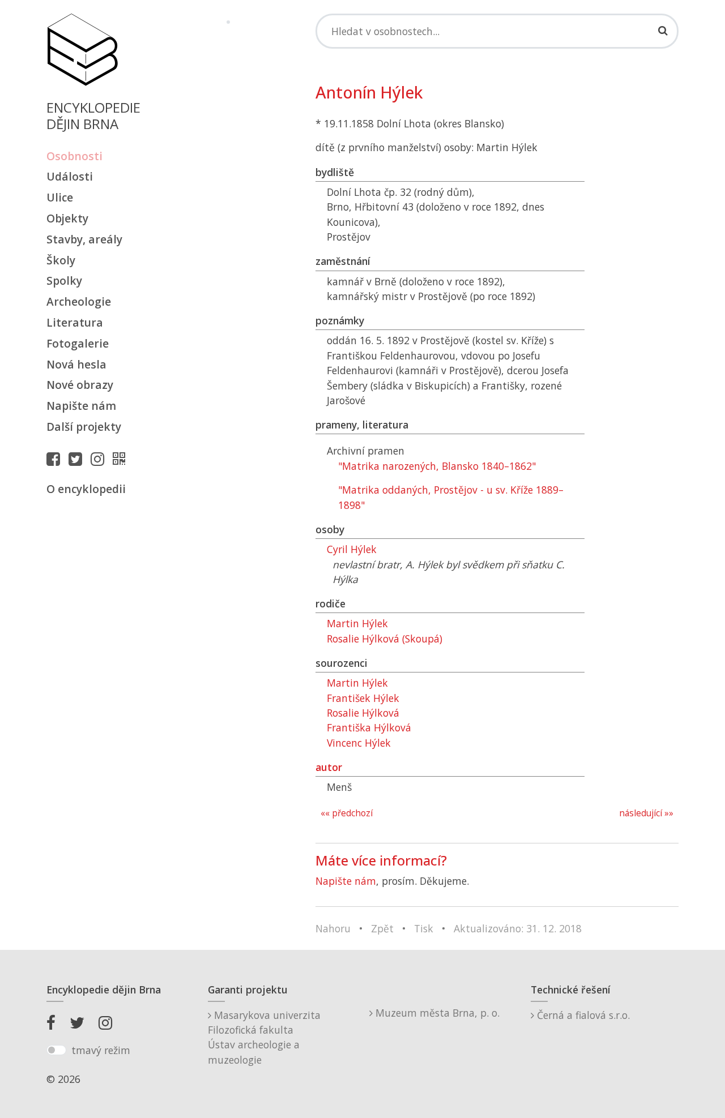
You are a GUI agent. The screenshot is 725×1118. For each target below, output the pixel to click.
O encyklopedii (86, 488)
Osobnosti (74, 156)
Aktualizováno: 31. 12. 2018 (518, 928)
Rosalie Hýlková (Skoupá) (384, 638)
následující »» (646, 813)
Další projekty (83, 426)
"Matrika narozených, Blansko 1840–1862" (437, 466)
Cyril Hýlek (352, 549)
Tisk (423, 928)
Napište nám (81, 405)
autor (328, 767)
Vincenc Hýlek (359, 742)
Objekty (67, 218)
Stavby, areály (84, 239)
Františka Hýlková (369, 727)
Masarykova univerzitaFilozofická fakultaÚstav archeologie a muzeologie (264, 1037)
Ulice (59, 197)
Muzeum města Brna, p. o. (436, 1013)
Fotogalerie (77, 343)
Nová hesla (76, 364)
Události (69, 176)
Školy (60, 260)
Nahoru (333, 928)
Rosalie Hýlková (363, 712)
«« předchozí (347, 813)
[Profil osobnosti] (122, 458)
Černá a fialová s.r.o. (582, 1015)
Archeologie (78, 301)
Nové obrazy (79, 384)
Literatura (74, 322)
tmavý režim (100, 1050)
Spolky (64, 280)
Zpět (382, 928)
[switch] (56, 1050)
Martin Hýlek (357, 623)
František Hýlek (363, 698)
